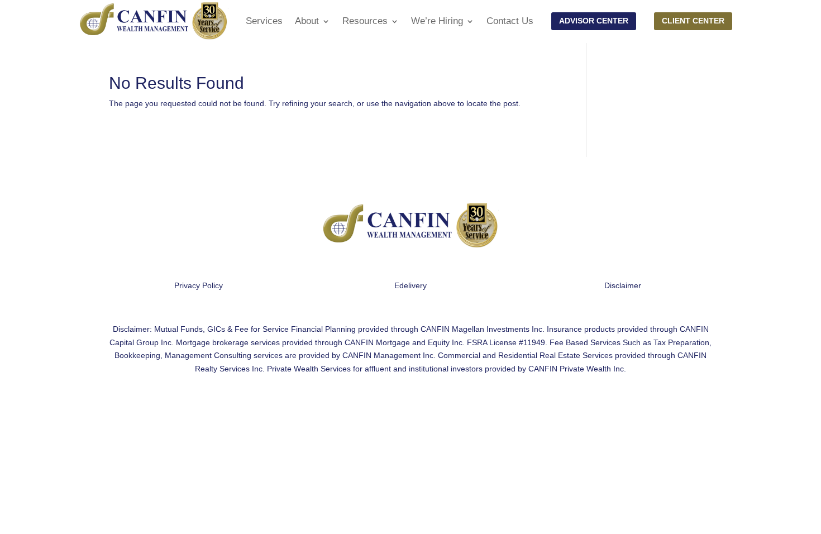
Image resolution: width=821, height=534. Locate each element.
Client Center (693, 20)
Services (264, 21)
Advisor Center (593, 20)
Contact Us (509, 21)
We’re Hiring (437, 21)
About (307, 21)
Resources (365, 21)
